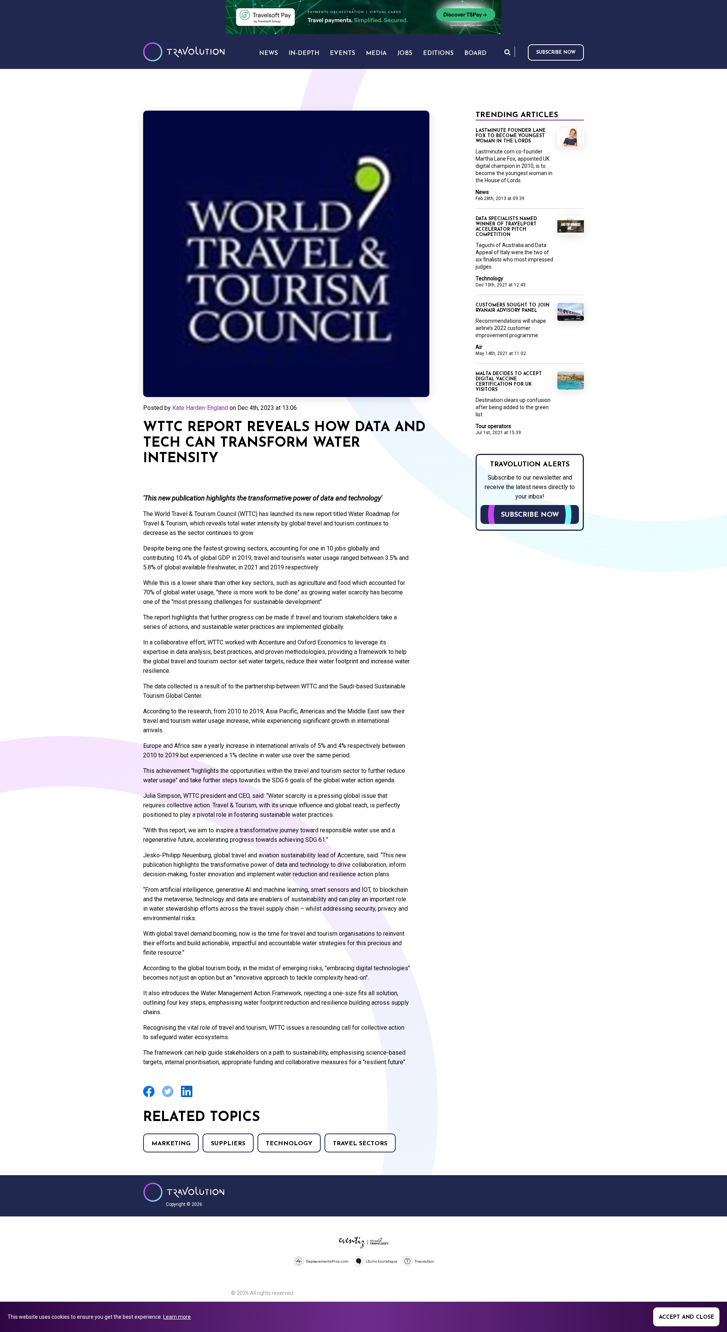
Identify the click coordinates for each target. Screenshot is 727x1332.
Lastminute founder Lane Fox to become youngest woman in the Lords (511, 136)
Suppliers (228, 1144)
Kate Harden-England (200, 407)
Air (479, 347)
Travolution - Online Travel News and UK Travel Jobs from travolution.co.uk (184, 1192)
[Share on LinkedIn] (186, 1096)
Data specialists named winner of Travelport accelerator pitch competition (506, 227)
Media (376, 53)
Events (342, 53)
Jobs (404, 53)
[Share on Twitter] (167, 1096)
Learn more (177, 1317)
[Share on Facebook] (148, 1096)
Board (475, 53)
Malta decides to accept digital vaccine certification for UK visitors (509, 382)
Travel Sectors (360, 1144)
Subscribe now (556, 52)
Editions (438, 53)
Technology (289, 1144)
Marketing (170, 1144)
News (482, 192)
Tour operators (493, 426)
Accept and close (686, 1317)
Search (507, 52)
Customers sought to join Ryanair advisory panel (512, 308)
